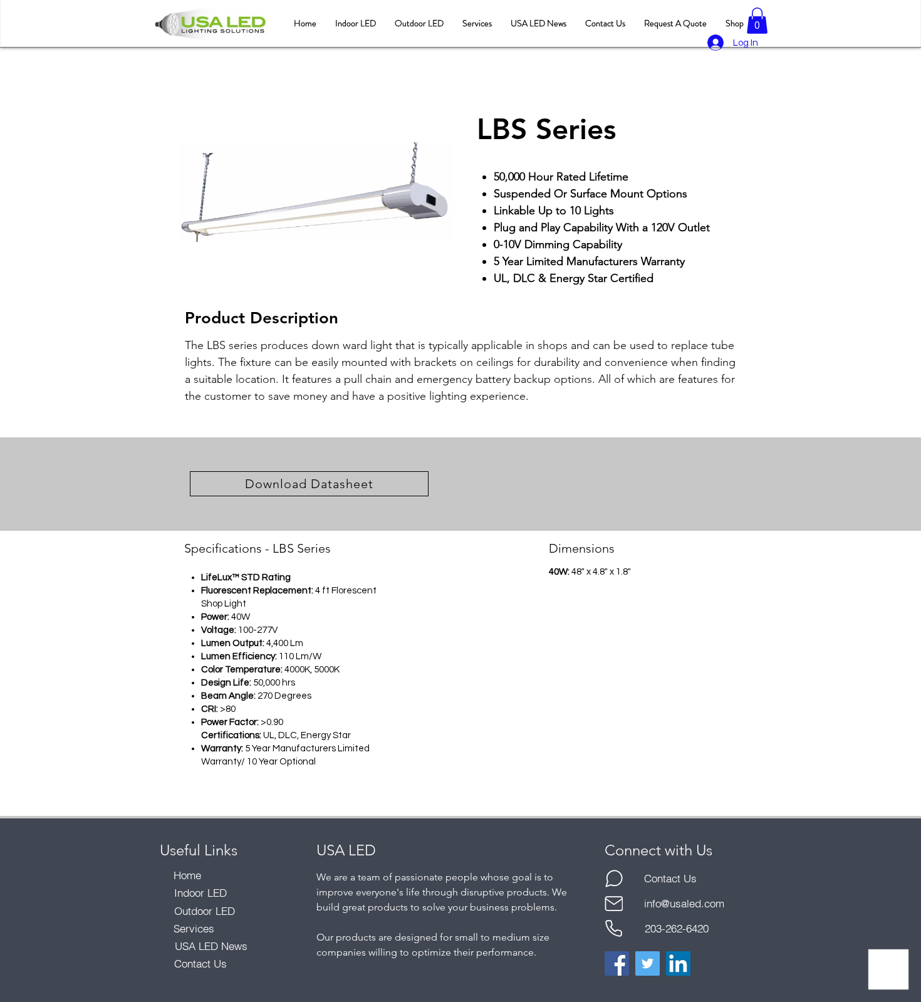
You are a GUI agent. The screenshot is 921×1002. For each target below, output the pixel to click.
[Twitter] (647, 963)
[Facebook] (617, 963)
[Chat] (614, 878)
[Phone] (614, 928)
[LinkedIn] (678, 963)
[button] (757, 21)
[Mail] (614, 903)
